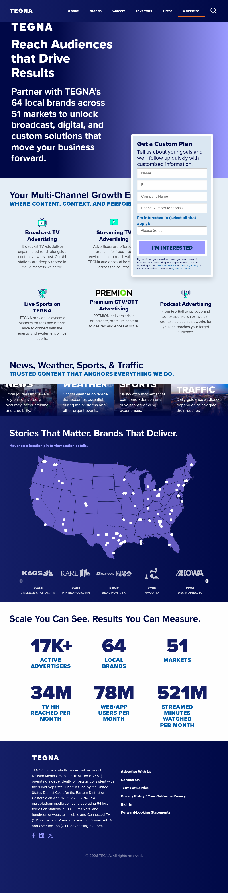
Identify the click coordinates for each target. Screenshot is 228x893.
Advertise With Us (136, 771)
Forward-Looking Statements (145, 812)
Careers (118, 11)
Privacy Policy (190, 265)
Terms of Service (166, 265)
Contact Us (130, 780)
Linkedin (43, 835)
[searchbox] (172, 231)
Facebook (35, 835)
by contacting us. (181, 269)
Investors (144, 11)
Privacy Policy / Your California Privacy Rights (153, 800)
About (73, 11)
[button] (213, 10)
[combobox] (172, 230)
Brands (96, 11)
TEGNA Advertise (45, 758)
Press (167, 11)
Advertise (191, 11)
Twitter (51, 835)
